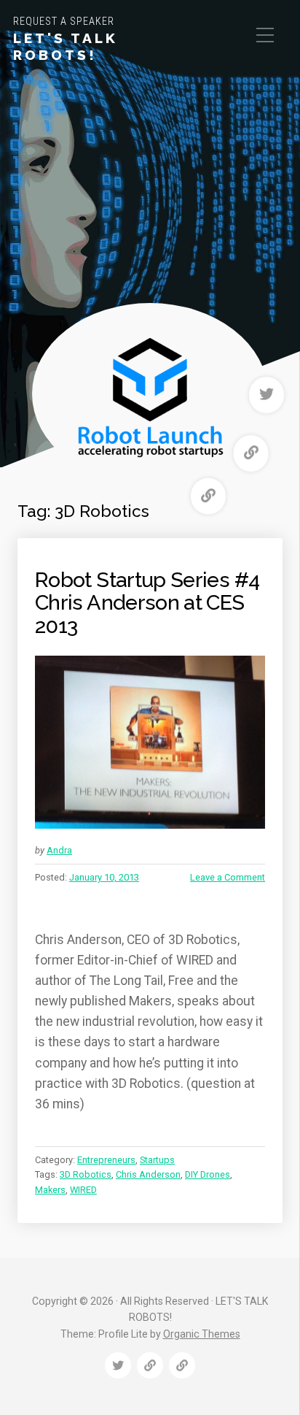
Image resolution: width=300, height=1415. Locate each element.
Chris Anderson (148, 1174)
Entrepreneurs (106, 1159)
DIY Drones (207, 1174)
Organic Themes (201, 1334)
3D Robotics (85, 1174)
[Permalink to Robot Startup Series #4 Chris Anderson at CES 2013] (150, 742)
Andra (59, 850)
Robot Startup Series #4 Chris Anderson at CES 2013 (147, 602)
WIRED (83, 1189)
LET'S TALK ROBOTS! (65, 46)
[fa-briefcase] (251, 453)
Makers (50, 1189)
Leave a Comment (227, 877)
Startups (157, 1159)
